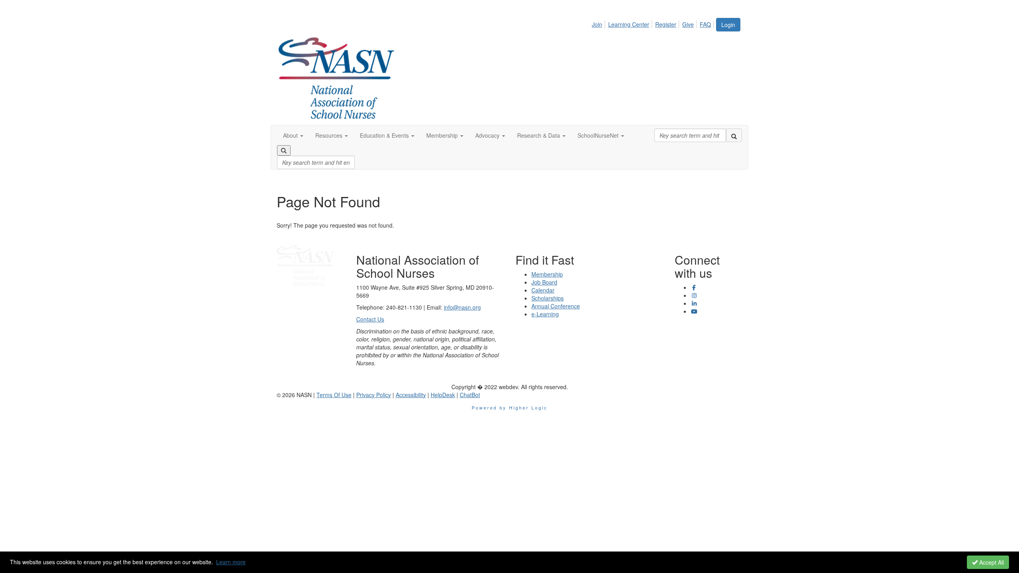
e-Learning (545, 314)
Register (665, 24)
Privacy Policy (373, 395)
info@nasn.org (462, 307)
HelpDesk (443, 395)
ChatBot (470, 395)
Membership (547, 274)
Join (597, 24)
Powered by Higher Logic (510, 407)
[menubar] (653, 23)
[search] (734, 135)
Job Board (544, 282)
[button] (293, 135)
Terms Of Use (333, 395)
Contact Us (370, 319)
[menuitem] (599, 23)
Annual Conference (555, 306)
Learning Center (628, 24)
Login (728, 25)
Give (688, 24)
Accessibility (411, 395)
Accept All (991, 562)
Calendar (542, 290)
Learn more (231, 562)
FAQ (705, 24)
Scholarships (547, 298)
